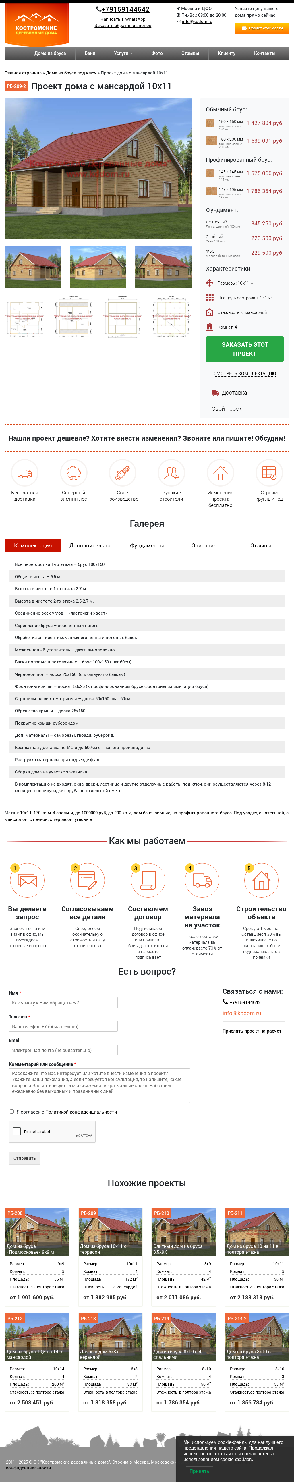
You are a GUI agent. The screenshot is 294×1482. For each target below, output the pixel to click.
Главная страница (23, 73)
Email (14, 1040)
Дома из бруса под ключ (71, 73)
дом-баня (143, 812)
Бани (90, 53)
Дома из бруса (50, 53)
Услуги (121, 53)
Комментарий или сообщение (42, 1064)
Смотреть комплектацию (245, 373)
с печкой (39, 819)
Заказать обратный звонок (122, 25)
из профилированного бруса (202, 812)
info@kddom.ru (197, 21)
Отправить (24, 1158)
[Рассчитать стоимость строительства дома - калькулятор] (262, 27)
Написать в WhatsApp (123, 19)
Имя (15, 993)
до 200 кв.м (119, 812)
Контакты (265, 53)
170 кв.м (42, 812)
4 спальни (63, 812)
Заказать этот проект (245, 348)
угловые (83, 819)
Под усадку (245, 812)
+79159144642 (126, 9)
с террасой (61, 819)
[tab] (33, 545)
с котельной (271, 812)
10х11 (26, 812)
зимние (162, 812)
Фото (157, 53)
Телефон (19, 1017)
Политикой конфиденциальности (81, 1112)
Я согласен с (67, 1112)
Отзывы (190, 53)
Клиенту (226, 53)
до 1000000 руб (90, 812)
